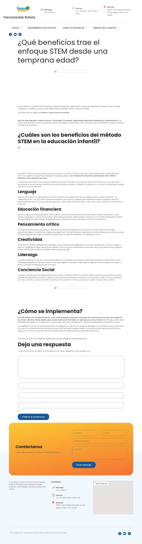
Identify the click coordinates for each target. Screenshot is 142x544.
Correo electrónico (25, 391)
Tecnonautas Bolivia (19, 17)
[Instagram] (20, 34)
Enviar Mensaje (84, 464)
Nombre (21, 382)
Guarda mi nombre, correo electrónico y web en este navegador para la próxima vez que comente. (55, 411)
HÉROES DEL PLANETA (104, 27)
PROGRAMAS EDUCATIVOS (42, 27)
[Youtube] (15, 34)
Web (19, 401)
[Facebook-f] (10, 34)
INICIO (15, 27)
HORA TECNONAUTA (73, 27)
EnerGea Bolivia (33, 482)
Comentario (23, 355)
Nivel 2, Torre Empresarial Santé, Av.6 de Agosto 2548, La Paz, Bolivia (119, 12)
